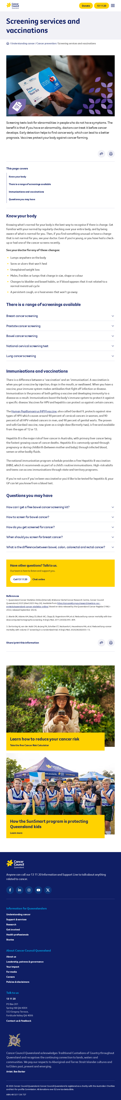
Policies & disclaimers (17, 981)
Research (11, 924)
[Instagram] (29, 890)
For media (11, 971)
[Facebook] (10, 890)
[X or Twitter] (48, 890)
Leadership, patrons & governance (24, 961)
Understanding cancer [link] (23, 43)
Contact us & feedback (18, 1020)
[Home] (7, 43)
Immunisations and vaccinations (26, 191)
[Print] (111, 154)
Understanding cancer (18, 914)
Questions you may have (22, 199)
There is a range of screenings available (30, 184)
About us (11, 956)
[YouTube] (38, 890)
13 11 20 (11, 998)
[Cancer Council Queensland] (60, 864)
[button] (86, 6)
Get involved (13, 929)
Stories (10, 939)
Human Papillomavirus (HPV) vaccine (34, 411)
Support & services (16, 919)
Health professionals (17, 934)
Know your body (17, 176)
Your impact (12, 966)
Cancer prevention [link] (46, 43)
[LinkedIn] (19, 890)
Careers (10, 976)
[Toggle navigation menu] (113, 5)
